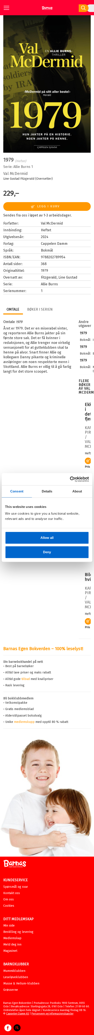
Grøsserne (10, 990)
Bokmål (47, 250)
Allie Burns (21, 167)
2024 (44, 237)
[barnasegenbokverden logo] (14, 864)
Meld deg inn (12, 944)
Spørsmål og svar (15, 887)
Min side (9, 925)
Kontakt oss (11, 893)
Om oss (8, 899)
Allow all (47, 537)
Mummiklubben (14, 971)
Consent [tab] (16, 491)
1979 (83, 333)
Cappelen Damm (54, 244)
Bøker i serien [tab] (40, 309)
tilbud (25, 679)
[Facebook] (7, 1030)
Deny (47, 552)
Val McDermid (15, 173)
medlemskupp (24, 722)
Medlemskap (12, 938)
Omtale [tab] (13, 309)
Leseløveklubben (15, 977)
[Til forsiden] (47, 10)
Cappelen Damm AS (17, 1013)
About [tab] (77, 491)
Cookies (8, 906)
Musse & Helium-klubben (21, 983)
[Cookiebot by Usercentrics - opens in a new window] (70, 479)
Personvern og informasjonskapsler (52, 1013)
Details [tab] (47, 491)
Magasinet (10, 951)
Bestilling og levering (18, 932)
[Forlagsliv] (17, 1030)
